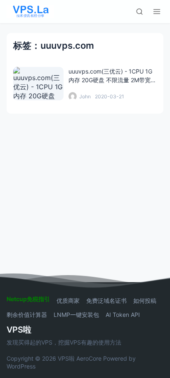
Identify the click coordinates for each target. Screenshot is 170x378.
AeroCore (89, 358)
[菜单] (156, 11)
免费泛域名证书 (106, 300)
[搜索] (139, 11)
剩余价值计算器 (27, 314)
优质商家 (68, 300)
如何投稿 (144, 300)
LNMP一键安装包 (76, 314)
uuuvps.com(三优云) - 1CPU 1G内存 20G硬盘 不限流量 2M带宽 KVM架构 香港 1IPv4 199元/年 (110, 80)
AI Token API (123, 314)
